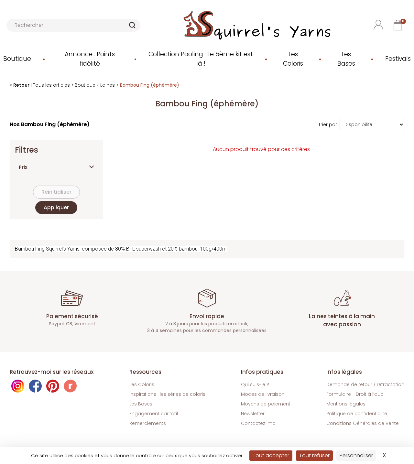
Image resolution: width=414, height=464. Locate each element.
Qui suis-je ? (255, 384)
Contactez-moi (259, 423)
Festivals (398, 58)
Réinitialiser (56, 192)
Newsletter (253, 413)
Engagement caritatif (153, 413)
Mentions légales (345, 404)
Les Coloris (293, 59)
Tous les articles (51, 85)
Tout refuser (314, 455)
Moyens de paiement (265, 404)
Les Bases (346, 59)
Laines (107, 85)
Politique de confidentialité (356, 413)
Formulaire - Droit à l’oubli (356, 394)
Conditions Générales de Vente (362, 423)
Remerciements (147, 423)
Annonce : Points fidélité (90, 59)
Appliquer (56, 207)
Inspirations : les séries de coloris (167, 394)
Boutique (17, 58)
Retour (21, 85)
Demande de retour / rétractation (365, 384)
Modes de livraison (263, 394)
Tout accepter (271, 455)
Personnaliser (356, 455)
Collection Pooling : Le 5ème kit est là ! (200, 59)
